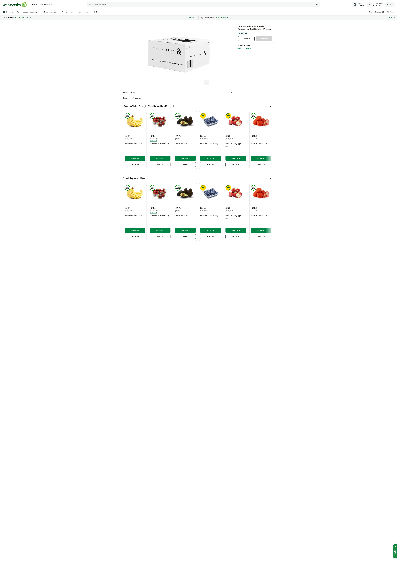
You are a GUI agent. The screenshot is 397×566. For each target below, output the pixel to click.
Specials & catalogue (30, 12)
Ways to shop (83, 12)
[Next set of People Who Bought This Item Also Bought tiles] (270, 106)
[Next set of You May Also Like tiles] (270, 178)
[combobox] (203, 4)
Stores (392, 12)
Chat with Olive (395, 551)
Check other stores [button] (244, 48)
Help (96, 12)
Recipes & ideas (50, 12)
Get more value (67, 12)
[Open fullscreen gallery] (206, 82)
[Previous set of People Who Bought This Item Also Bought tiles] (265, 106)
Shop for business (375, 12)
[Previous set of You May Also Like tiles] (265, 178)
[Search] (317, 4)
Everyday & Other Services (41, 4)
